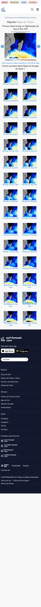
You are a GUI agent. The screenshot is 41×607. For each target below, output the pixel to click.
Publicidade (16, 465)
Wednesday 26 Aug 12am (11, 286)
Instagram (4, 422)
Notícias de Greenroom (9, 381)
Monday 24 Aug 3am (29, 151)
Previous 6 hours (3, 46)
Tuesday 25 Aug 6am (10, 235)
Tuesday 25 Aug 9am (29, 235)
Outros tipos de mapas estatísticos (14, 63)
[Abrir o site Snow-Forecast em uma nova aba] (5, 2)
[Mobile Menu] (38, 9)
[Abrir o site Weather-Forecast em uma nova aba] (33, 2)
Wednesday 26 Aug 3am (30, 286)
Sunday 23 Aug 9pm (29, 134)
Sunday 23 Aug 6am (10, 100)
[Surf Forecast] (3, 9)
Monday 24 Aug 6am (10, 167)
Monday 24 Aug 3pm (29, 184)
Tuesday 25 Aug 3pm (29, 251)
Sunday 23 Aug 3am (29, 84)
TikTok (3, 426)
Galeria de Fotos (7, 385)
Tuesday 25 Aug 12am (11, 218)
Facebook (4, 418)
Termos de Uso (6, 481)
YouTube (4, 429)
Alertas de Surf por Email (10, 396)
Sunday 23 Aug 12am (10, 84)
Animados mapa (33, 63)
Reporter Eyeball (7, 404)
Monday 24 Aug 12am (11, 151)
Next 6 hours (38, 46)
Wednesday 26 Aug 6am (11, 305)
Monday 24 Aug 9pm (29, 201)
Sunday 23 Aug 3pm (29, 117)
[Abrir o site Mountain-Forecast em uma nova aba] (14, 2)
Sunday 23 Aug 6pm (10, 134)
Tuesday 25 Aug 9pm (29, 268)
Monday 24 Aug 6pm (10, 201)
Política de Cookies (7, 483)
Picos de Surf (6, 374)
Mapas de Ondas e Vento (10, 378)
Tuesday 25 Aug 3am (29, 218)
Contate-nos (5, 470)
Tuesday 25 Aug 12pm (11, 251)
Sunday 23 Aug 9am (29, 100)
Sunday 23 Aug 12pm (10, 117)
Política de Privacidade (21, 481)
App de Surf (5, 400)
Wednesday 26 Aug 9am (30, 305)
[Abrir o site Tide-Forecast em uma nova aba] (24, 2)
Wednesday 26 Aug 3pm (30, 324)
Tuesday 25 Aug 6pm (10, 268)
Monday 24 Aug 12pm (11, 184)
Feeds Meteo (6, 407)
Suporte (26, 465)
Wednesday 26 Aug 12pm (11, 324)
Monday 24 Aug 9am (29, 167)
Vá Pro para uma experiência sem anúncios (20, 17)
